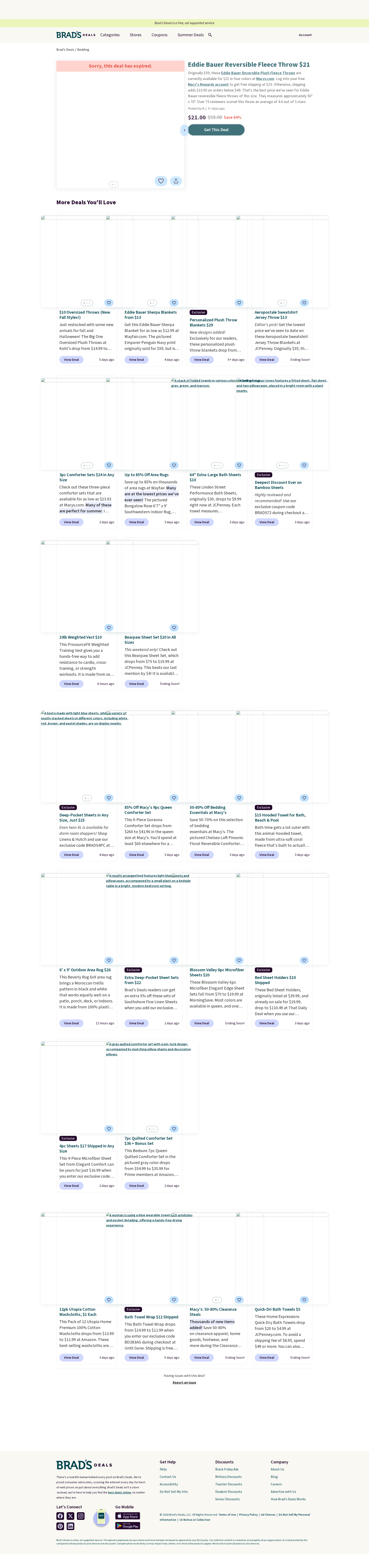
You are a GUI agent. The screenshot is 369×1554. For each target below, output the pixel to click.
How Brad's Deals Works (288, 1499)
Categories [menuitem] (110, 35)
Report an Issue (184, 1382)
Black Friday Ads (227, 1469)
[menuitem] (190, 35)
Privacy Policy (248, 1515)
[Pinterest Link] (60, 1526)
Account (305, 35)
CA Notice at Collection (194, 1520)
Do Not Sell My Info (174, 1492)
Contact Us (168, 1477)
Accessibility (169, 1484)
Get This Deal (216, 130)
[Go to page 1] (112, 184)
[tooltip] (161, 181)
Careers (276, 1484)
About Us (277, 1469)
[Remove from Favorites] (161, 181)
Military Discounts (228, 1477)
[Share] (176, 181)
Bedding (83, 49)
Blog (274, 1477)
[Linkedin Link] (70, 1526)
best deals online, (120, 1492)
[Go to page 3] (89, 303)
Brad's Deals (65, 49)
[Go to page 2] (115, 184)
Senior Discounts (227, 1499)
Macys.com (265, 78)
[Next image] (184, 130)
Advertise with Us (283, 1492)
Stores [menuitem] (135, 35)
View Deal (71, 359)
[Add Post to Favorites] (108, 465)
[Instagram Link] (80, 1516)
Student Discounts (228, 1492)
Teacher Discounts (228, 1484)
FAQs (163, 1469)
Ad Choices (268, 1515)
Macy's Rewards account (208, 84)
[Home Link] (77, 35)
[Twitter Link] (70, 1516)
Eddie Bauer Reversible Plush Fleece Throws (258, 73)
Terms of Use (227, 1515)
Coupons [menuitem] (159, 35)
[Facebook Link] (60, 1516)
